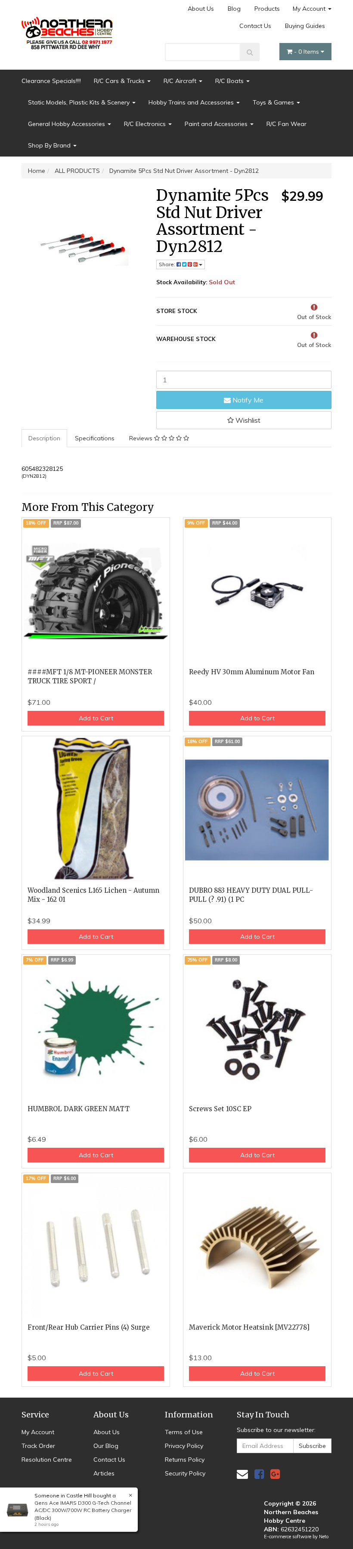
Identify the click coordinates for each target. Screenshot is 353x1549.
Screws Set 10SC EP (220, 1109)
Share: (167, 264)
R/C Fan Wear (286, 124)
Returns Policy (184, 1459)
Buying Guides (305, 26)
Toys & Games (274, 102)
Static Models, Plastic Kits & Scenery (79, 102)
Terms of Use (184, 1432)
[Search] (250, 52)
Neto (323, 1537)
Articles (104, 1473)
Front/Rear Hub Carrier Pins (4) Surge (89, 1327)
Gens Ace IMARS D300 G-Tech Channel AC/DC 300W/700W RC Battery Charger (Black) (82, 1510)
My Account (310, 8)
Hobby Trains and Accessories (192, 102)
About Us (201, 8)
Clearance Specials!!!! (51, 81)
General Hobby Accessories (67, 124)
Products (267, 8)
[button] (244, 420)
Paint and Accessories (217, 124)
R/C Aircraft (181, 81)
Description (44, 438)
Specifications (95, 438)
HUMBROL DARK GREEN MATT (79, 1109)
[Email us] (242, 1474)
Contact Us (255, 26)
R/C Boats (230, 81)
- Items (307, 51)
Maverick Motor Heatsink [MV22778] (249, 1327)
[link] (259, 1474)
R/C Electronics (145, 124)
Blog (234, 8)
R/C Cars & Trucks (120, 81)
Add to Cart (96, 718)
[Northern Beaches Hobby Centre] (69, 30)
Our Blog (105, 1446)
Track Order (38, 1446)
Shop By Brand (50, 145)
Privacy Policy (184, 1446)
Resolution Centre (47, 1459)
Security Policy (185, 1473)
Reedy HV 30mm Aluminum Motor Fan (251, 672)
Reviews (141, 438)
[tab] (45, 438)
